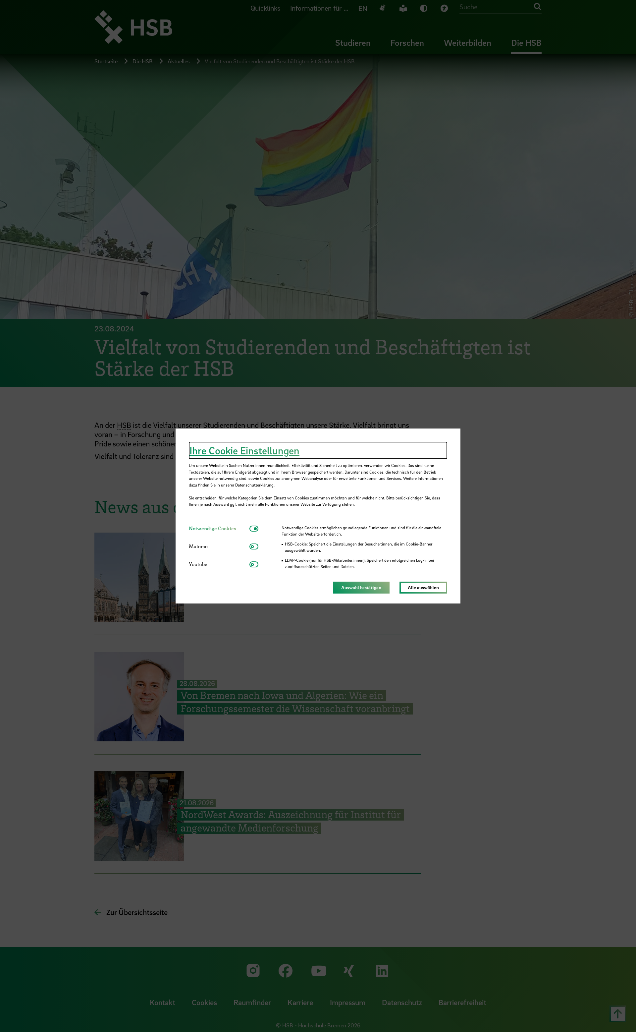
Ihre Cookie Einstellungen (244, 450)
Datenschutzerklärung (254, 484)
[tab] (219, 528)
